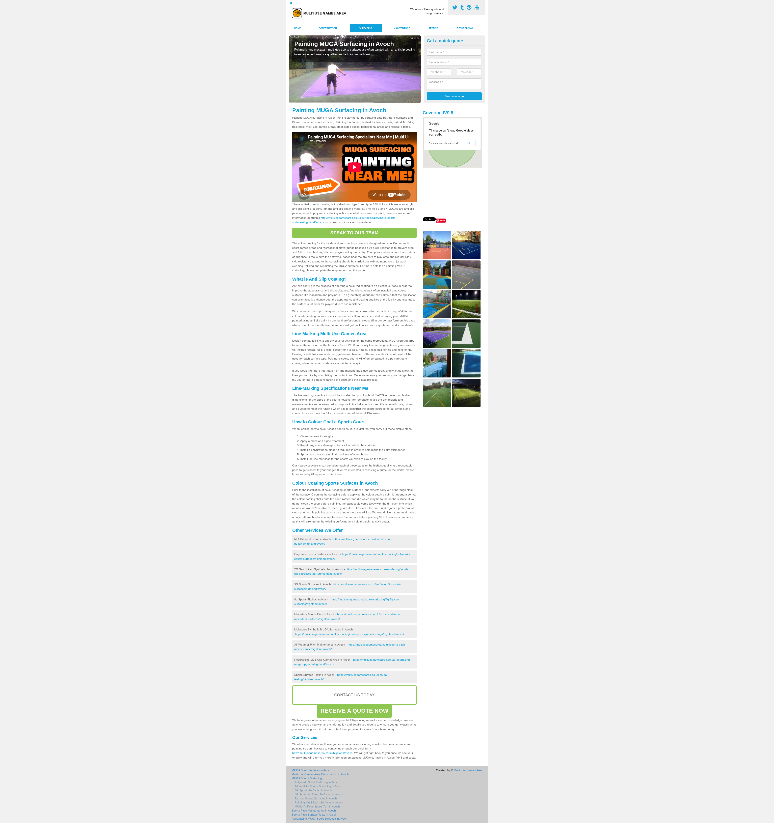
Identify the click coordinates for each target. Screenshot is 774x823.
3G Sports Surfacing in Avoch (313, 790)
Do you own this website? (443, 143)
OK (468, 143)
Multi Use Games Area (468, 770)
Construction (328, 28)
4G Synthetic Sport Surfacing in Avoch (319, 794)
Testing (433, 28)
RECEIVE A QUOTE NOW (354, 711)
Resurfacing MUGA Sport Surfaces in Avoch (319, 818)
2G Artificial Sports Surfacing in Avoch (318, 786)
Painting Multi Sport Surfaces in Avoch (319, 802)
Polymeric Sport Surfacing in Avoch (317, 782)
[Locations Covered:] (291, 3)
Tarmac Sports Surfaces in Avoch (316, 798)
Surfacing (365, 28)
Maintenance (402, 28)
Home (297, 28)
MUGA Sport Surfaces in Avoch (311, 770)
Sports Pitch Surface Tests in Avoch (314, 814)
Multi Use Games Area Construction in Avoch (320, 774)
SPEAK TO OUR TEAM (354, 232)
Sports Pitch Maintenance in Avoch (314, 810)
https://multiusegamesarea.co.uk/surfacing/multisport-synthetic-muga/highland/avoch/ (349, 634)
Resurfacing (465, 28)
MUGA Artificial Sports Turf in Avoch (317, 806)
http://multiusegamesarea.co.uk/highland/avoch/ (322, 753)
